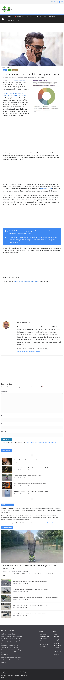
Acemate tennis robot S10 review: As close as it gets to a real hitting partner (29, 566)
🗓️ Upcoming (19, 17)
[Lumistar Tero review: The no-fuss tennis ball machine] (7, 477)
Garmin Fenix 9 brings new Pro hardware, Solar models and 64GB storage (33, 467)
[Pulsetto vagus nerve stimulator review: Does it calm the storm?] (6, 614)
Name (3, 416)
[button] (11, 17)
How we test (57, 651)
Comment (4, 391)
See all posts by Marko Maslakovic (28, 352)
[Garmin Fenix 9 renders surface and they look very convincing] (7, 485)
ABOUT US (55, 631)
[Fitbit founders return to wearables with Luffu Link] (7, 461)
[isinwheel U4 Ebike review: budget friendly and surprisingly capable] (6, 590)
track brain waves (46, 189)
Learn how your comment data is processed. (42, 442)
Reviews (29, 17)
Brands (9, 20)
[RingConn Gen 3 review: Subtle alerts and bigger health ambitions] (6, 582)
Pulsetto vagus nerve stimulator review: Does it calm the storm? (29, 613)
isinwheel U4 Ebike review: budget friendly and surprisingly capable (30, 589)
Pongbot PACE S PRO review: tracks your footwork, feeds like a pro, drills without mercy (36, 597)
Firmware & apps (41, 17)
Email (2, 424)
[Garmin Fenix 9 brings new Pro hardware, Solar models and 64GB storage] (7, 469)
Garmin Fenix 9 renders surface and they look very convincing (30, 483)
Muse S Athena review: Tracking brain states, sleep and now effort (30, 605)
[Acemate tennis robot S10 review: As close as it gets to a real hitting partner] (32, 546)
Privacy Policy (58, 640)
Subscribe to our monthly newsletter (26, 282)
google (5, 70)
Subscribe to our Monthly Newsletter (57, 645)
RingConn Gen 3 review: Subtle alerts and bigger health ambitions (30, 581)
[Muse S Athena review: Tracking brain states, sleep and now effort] (6, 606)
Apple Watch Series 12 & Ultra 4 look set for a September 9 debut (31, 491)
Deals (18, 20)
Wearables (15, 70)
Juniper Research (19, 80)
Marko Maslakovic (33, 77)
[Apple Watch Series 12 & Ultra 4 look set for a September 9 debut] (7, 493)
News (9, 17)
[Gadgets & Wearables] (3, 18)
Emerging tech (52, 17)
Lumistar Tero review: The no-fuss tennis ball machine (28, 475)
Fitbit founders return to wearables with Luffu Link (27, 460)
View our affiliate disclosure (48, 523)
